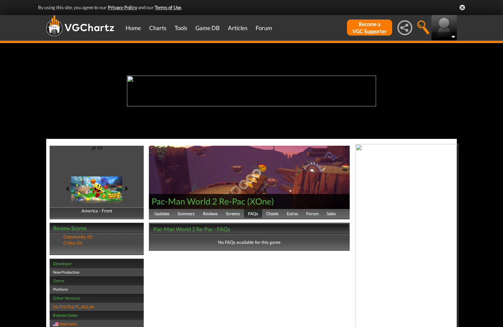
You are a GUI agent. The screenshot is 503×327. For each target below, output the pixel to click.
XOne (260, 201)
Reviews (210, 213)
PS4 (70, 306)
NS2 (84, 306)
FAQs (253, 213)
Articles (237, 27)
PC (77, 306)
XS (55, 306)
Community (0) (78, 236)
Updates (161, 213)
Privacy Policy (122, 7)
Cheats (272, 213)
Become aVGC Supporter (369, 27)
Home (133, 27)
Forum (264, 27)
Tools (181, 27)
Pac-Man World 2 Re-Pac (198, 201)
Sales (331, 213)
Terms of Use (168, 7)
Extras (292, 213)
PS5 (62, 306)
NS (91, 306)
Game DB (207, 27)
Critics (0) (72, 243)
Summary (186, 213)
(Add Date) (68, 324)
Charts (157, 27)
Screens (233, 213)
